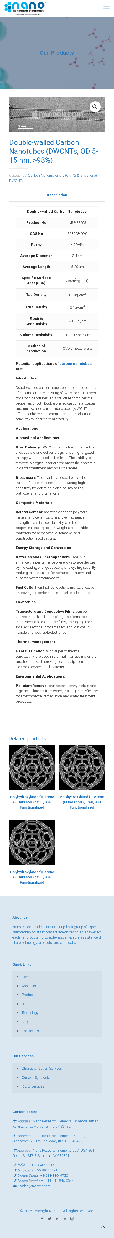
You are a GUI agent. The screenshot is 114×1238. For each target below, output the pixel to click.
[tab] (57, 195)
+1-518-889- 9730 (54, 1175)
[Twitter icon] (50, 1218)
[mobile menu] (106, 8)
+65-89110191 (46, 1170)
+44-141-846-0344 (59, 1181)
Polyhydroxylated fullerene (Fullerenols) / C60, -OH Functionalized (32, 802)
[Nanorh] (25, 8)
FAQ (25, 1022)
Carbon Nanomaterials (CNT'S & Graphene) (62, 175)
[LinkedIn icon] (65, 1218)
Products (29, 995)
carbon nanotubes (75, 364)
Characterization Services (42, 1068)
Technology (30, 1013)
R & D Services (33, 1086)
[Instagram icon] (72, 1218)
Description (57, 195)
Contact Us (30, 1031)
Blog (25, 1004)
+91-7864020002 (40, 1165)
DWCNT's (16, 181)
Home (26, 977)
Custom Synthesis (36, 1077)
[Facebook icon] (42, 1218)
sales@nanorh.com (35, 1186)
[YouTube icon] (57, 1218)
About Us (29, 986)
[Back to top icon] (102, 1226)
